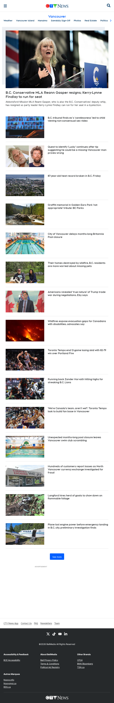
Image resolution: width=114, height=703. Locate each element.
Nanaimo (42, 20)
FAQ (36, 623)
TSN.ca (80, 667)
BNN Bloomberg (85, 663)
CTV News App (11, 623)
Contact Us (26, 623)
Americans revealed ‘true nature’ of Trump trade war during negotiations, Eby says (77, 294)
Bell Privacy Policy (49, 660)
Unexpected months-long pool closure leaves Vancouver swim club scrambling (74, 439)
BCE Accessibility (12, 660)
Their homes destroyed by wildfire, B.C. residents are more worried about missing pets (76, 265)
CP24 (80, 660)
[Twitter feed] (48, 634)
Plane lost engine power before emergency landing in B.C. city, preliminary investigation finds (78, 526)
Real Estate (91, 20)
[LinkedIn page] (66, 634)
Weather (8, 20)
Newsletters (46, 623)
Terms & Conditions (49, 663)
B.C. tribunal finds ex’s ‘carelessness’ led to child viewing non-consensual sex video (76, 119)
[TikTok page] (54, 634)
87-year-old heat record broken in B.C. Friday (74, 175)
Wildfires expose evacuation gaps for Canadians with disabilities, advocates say (77, 323)
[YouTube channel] (60, 634)
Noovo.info (9, 680)
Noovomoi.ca (10, 683)
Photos (77, 20)
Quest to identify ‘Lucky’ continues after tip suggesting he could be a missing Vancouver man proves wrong (77, 149)
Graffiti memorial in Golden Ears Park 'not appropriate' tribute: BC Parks (72, 206)
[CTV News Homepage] (57, 6)
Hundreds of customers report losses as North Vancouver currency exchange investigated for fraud (75, 469)
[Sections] (5, 6)
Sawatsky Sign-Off (60, 20)
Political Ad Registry (50, 667)
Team (57, 623)
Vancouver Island (25, 20)
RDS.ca (7, 687)
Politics (104, 20)
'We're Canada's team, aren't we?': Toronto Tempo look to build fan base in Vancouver (77, 410)
